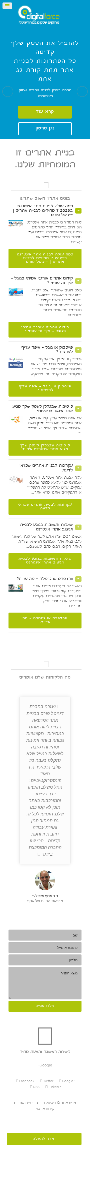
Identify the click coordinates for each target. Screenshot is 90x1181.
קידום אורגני (45, 1109)
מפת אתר (68, 1103)
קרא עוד (45, 112)
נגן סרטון (45, 128)
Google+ (45, 1065)
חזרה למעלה (44, 1139)
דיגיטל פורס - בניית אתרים (35, 1103)
